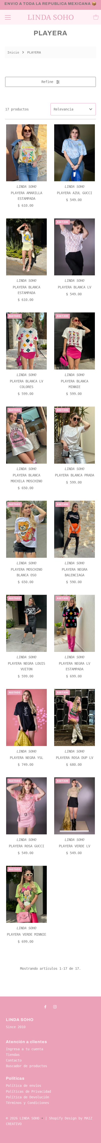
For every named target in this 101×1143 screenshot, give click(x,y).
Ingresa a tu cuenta (24, 1049)
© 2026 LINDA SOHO (22, 1118)
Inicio (13, 52)
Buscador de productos (26, 1066)
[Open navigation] (7, 17)
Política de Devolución (27, 1097)
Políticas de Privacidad (28, 1091)
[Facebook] (45, 1006)
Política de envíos (23, 1086)
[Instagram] (55, 1006)
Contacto (14, 1060)
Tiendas (13, 1055)
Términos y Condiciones (27, 1103)
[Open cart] (96, 17)
